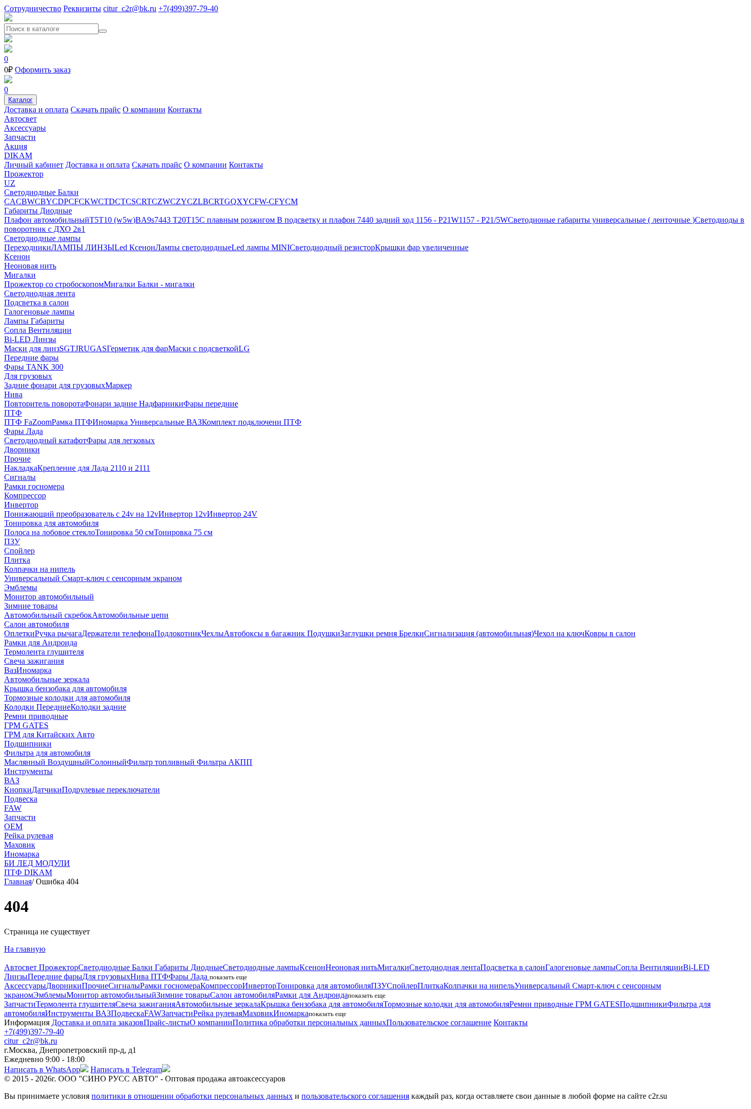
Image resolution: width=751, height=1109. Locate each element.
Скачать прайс (96, 109)
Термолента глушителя (44, 651)
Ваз (10, 670)
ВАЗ (194, 422)
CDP (60, 201)
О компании (144, 109)
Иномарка (111, 422)
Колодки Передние (37, 707)
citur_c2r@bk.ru (129, 8)
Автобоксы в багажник (265, 633)
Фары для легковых (120, 440)
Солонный (108, 762)
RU (84, 348)
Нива (13, 394)
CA (10, 201)
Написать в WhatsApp (42, 1069)
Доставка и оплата (36, 109)
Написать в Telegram (126, 1069)
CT (120, 201)
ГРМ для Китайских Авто (49, 734)
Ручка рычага (58, 633)
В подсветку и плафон (317, 219)
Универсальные (158, 422)
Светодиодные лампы (42, 238)
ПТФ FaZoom (28, 422)
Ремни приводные (36, 716)
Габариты (47, 321)
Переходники (27, 247)
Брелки (411, 633)
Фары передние (210, 403)
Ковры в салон (610, 633)
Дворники (22, 449)
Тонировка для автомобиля (51, 523)
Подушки (323, 633)
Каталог (20, 100)
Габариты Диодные (38, 210)
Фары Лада (23, 431)
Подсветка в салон (36, 302)
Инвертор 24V (232, 514)
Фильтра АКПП (224, 762)
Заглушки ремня (369, 633)
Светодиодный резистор (332, 247)
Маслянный (26, 762)
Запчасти (20, 137)
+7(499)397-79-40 (188, 8)
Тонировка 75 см (183, 532)
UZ (9, 183)
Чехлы (212, 633)
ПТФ (13, 412)
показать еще (228, 977)
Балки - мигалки (166, 284)
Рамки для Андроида (40, 642)
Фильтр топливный (162, 762)
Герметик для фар (137, 348)
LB (203, 201)
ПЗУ (12, 541)
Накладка (20, 468)
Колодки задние (98, 707)
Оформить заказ (43, 69)
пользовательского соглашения (355, 1096)
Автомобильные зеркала (46, 679)
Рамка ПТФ (72, 422)
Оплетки (19, 633)
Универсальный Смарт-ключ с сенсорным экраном (93, 578)
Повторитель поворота (44, 403)
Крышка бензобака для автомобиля (65, 688)
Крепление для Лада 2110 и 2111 (93, 468)
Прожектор (23, 174)
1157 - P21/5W (483, 219)
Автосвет (20, 118)
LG (244, 348)
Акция (15, 146)
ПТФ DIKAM (28, 872)
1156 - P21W (437, 219)
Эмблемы (20, 587)
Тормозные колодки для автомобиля (67, 697)
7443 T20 (170, 219)
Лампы (17, 321)
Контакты (185, 109)
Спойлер (19, 550)
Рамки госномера (34, 486)
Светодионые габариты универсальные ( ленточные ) (601, 219)
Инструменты (28, 771)
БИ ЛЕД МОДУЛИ (37, 863)
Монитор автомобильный (49, 596)
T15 (192, 219)
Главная (18, 881)
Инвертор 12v (182, 514)
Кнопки (18, 789)
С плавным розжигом (238, 219)
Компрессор (25, 495)
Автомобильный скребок (48, 615)
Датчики (47, 789)
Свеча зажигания (34, 661)
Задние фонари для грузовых (54, 385)
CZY (178, 201)
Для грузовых (28, 376)
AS (101, 348)
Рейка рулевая (28, 835)
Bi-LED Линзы (30, 339)
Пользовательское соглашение (438, 1022)
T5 (94, 219)
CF (73, 201)
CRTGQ (222, 201)
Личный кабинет (33, 164)
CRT (144, 201)
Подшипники (28, 743)
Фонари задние (111, 403)
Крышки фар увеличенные (421, 247)
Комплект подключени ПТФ (251, 422)
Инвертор (21, 504)
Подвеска (20, 798)
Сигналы (20, 477)
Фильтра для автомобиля (47, 753)
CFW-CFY (267, 201)
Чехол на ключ (559, 633)
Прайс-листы (167, 1022)
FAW (12, 808)
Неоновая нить (30, 265)
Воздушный (68, 762)
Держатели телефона (118, 633)
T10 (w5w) (117, 219)
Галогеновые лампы (39, 311)
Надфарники (161, 403)
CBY (43, 201)
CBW (25, 201)
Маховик (19, 844)
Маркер (118, 385)
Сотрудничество (32, 8)
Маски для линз (31, 348)
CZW (161, 201)
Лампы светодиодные (193, 247)
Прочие (17, 458)
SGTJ (68, 348)
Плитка (17, 560)
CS (131, 201)
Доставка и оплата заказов (98, 1022)
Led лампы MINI (260, 247)
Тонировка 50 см (124, 532)
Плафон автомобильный (46, 219)
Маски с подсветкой (203, 348)
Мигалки (20, 275)
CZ (192, 201)
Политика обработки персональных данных (309, 1022)
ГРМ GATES (26, 725)
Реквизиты (82, 8)
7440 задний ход (386, 219)
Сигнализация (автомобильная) (479, 633)
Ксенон (17, 256)
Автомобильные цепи (130, 615)
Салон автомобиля (36, 624)
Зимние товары (31, 605)
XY (243, 201)
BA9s (144, 219)
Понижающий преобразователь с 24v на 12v (81, 514)
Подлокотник (177, 633)
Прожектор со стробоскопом (54, 284)
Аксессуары (25, 128)
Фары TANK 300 (33, 367)
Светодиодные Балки (41, 192)
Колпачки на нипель (39, 569)
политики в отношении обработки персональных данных (192, 1096)
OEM (13, 826)
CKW (88, 201)
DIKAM (18, 155)
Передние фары (31, 357)
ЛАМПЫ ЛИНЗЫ (82, 247)
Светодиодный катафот (45, 440)
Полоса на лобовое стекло (49, 532)
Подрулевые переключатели (111, 789)
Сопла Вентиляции (38, 330)
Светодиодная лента (39, 293)
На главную (24, 949)
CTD (106, 201)
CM (291, 201)
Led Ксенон (134, 247)
